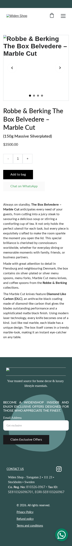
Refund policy (25, 519)
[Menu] (63, 16)
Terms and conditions (30, 525)
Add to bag (18, 174)
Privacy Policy (25, 512)
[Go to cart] (51, 16)
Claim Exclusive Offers (26, 439)
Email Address (12, 417)
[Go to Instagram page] (59, 469)
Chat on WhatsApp (24, 186)
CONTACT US (15, 469)
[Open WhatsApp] (61, 534)
